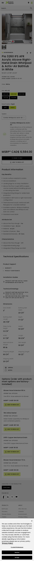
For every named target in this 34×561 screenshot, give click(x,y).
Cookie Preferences (17, 547)
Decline (17, 552)
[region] (17, 539)
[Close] (32, 521)
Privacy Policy (7, 543)
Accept (17, 557)
